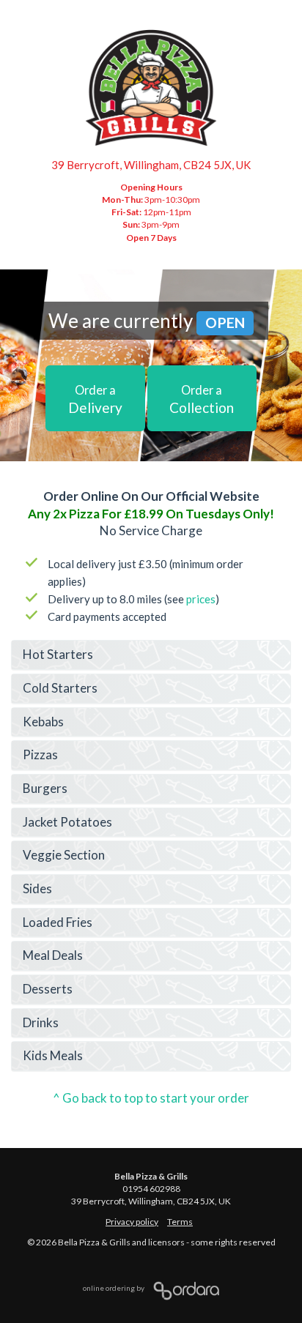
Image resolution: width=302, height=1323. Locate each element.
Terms (180, 1221)
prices (201, 598)
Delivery (95, 399)
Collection (201, 399)
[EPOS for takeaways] (182, 1287)
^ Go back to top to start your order (151, 1098)
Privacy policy (132, 1221)
